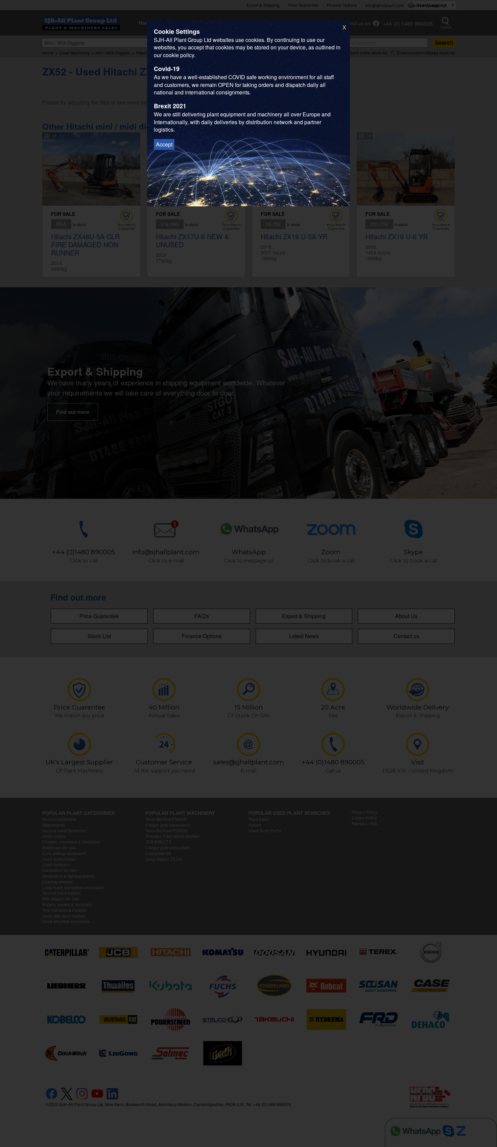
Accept (164, 144)
